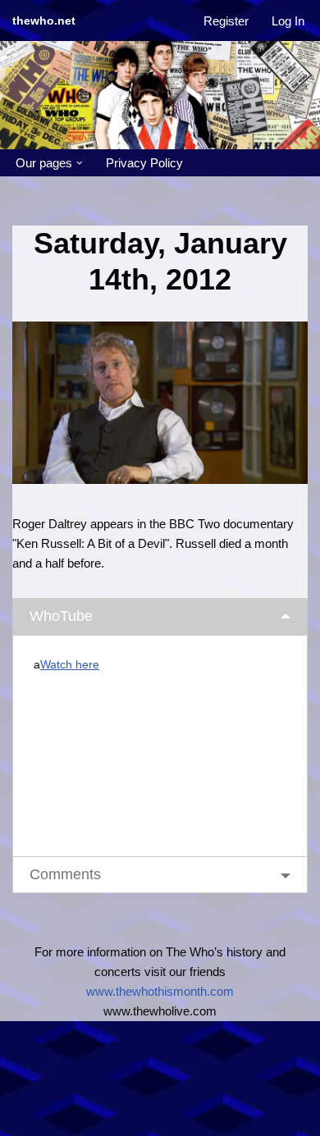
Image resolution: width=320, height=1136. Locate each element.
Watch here (69, 665)
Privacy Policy (144, 163)
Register (226, 21)
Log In (288, 21)
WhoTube (61, 616)
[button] (79, 163)
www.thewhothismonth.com (160, 991)
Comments (65, 874)
